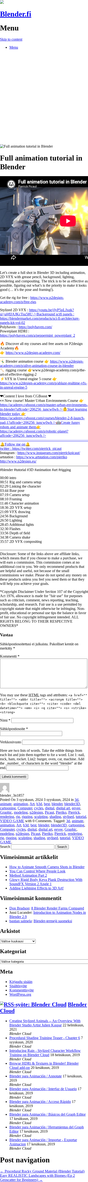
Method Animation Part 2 (28, 875)
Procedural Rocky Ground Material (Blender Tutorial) (42, 1171)
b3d (39, 804)
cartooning (8, 808)
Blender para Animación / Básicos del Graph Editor (47, 1114)
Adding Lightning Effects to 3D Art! (36, 888)
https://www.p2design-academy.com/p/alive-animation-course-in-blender (42, 363)
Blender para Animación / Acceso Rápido (40, 1102)
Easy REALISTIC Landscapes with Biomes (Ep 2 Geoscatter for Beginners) (37, 1177)
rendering (7, 817)
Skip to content (11, 39)
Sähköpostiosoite (14, 729)
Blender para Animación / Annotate (35, 1076)
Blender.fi (15, 14)
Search (5, 847)
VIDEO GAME (12, 821)
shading (55, 817)
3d (76, 800)
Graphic (6, 812)
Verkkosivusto (10, 742)
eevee (76, 808)
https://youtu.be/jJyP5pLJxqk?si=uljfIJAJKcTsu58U (37, 312)
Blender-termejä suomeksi (53, 921)
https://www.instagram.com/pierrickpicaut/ (48, 453)
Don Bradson (19, 908)
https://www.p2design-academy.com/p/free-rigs (32, 300)
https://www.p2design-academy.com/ (33, 353)
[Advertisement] (44, 97)
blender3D (72, 804)
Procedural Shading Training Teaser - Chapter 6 (44, 1038)
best (47, 804)
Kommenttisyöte (21, 990)
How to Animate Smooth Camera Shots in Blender (46, 867)
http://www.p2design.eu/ (18, 461)
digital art (63, 808)
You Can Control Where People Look (37, 871)
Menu (13, 47)
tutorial (81, 817)
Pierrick (74, 812)
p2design (36, 812)
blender (57, 804)
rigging (27, 817)
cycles (38, 808)
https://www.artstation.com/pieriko (41, 457)
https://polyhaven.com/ (35, 327)
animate (5, 804)
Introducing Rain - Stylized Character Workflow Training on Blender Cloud (45, 1053)
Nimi (5, 720)
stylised (68, 817)
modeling (21, 812)
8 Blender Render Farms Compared (57, 908)
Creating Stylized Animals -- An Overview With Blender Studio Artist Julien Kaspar (44, 1023)
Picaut (49, 812)
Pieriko (61, 812)
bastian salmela (20, 921)
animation (20, 804)
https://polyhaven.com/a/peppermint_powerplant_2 (37, 335)
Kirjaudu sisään (20, 982)
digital (49, 808)
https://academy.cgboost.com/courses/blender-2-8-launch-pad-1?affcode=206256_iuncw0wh (42, 422)
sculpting (41, 817)
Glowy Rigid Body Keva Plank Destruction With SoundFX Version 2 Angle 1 (45, 882)
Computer (25, 808)
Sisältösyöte (18, 986)
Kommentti (9, 656)
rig (18, 817)
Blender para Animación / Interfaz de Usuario (43, 1089)
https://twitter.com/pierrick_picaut (36, 448)
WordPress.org (20, 994)
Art (32, 804)
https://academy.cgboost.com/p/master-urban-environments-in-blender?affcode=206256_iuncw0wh (44, 409)
